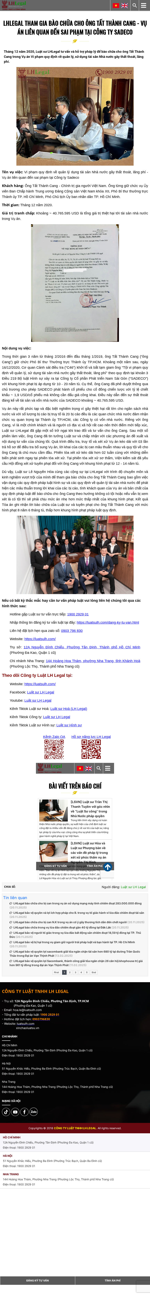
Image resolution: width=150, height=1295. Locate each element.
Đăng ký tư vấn (37, 1280)
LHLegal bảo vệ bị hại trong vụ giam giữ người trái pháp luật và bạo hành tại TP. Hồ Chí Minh (74, 942)
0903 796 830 (72, 631)
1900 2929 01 (78, 614)
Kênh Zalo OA (54, 737)
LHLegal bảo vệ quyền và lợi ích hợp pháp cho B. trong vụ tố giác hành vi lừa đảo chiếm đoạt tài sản (78, 912)
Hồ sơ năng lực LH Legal (91, 737)
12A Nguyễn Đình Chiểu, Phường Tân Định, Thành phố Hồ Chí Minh (82, 647)
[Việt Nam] (116, 5)
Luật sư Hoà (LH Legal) (68, 709)
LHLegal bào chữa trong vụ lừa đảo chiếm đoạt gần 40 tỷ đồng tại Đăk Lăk (62, 927)
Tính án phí (113, 1280)
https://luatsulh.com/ (40, 639)
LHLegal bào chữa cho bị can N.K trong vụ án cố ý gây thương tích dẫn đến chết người (70, 922)
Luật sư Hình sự (69, 725)
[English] (124, 5)
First (56, 972)
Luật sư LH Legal (40, 692)
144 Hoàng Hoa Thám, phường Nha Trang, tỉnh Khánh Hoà (93, 661)
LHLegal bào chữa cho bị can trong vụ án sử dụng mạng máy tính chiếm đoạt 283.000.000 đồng (77, 903)
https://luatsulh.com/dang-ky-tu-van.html (108, 622)
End (94, 972)
